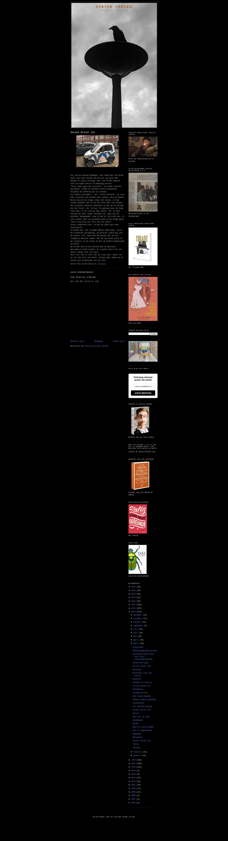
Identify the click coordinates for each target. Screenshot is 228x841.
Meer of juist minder (143, 727)
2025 (134, 590)
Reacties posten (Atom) (96, 346)
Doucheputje (138, 703)
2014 (134, 774)
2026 (134, 587)
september (138, 626)
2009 (134, 792)
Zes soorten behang (142, 706)
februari (138, 752)
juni (136, 633)
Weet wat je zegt (141, 717)
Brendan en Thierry (142, 682)
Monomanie (137, 737)
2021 (134, 605)
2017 (134, 764)
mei (135, 636)
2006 (134, 803)
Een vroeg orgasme (142, 696)
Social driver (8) (142, 666)
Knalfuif (137, 679)
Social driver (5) (82, 132)
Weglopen (137, 734)
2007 (134, 799)
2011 (134, 785)
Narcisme (137, 670)
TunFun (136, 744)
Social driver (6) (142, 710)
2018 (134, 760)
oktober (137, 622)
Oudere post (119, 341)
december (138, 615)
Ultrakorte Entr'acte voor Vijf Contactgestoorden (143, 656)
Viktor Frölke (114, 7)
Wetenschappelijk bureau (145, 651)
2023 (134, 598)
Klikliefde (138, 647)
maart (136, 643)
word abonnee (143, 393)
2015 (134, 771)
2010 (134, 788)
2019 (134, 612)
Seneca (136, 713)
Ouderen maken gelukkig (144, 700)
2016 (134, 767)
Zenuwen (136, 748)
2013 (134, 778)
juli (136, 629)
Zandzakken (138, 720)
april (136, 640)
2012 (134, 781)
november (138, 619)
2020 (134, 608)
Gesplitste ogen (141, 663)
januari (137, 755)
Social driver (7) (142, 686)
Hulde (135, 724)
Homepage (98, 341)
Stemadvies (138, 689)
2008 (134, 796)
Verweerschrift (140, 693)
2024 (134, 594)
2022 (134, 601)
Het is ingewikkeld (142, 730)
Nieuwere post (77, 341)
